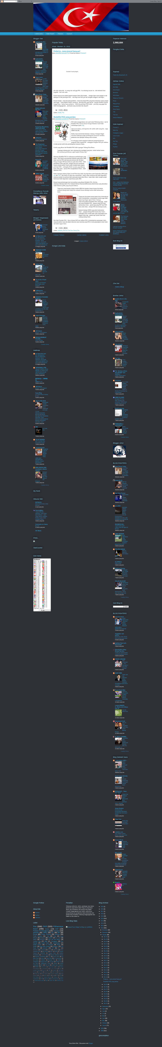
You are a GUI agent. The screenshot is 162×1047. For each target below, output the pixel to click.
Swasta (54, 970)
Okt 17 (106, 960)
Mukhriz (43, 960)
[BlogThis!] (61, 110)
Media (58, 944)
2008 (102, 1030)
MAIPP (45, 975)
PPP (57, 975)
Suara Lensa (39, 77)
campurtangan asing (39, 980)
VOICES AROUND (120, 659)
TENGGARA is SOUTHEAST (119, 424)
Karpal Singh (45, 943)
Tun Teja (117, 358)
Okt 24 (106, 951)
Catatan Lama (103, 235)
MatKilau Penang (120, 568)
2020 (102, 906)
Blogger (91, 1043)
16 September (57, 958)
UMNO (45, 932)
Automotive (43, 966)
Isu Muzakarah (44, 968)
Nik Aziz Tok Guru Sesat (70, 230)
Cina (49, 956)
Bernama (115, 92)
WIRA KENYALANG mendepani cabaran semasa (41, 469)
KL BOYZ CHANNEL (121, 736)
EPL (114, 138)
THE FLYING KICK (40, 401)
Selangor (56, 931)
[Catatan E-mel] (56, 110)
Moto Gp (115, 130)
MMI (36, 427)
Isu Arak (35, 963)
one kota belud (119, 617)
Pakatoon (60, 33)
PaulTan (115, 146)
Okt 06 (106, 991)
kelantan (60, 230)
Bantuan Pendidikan (40, 956)
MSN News (116, 95)
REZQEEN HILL (119, 524)
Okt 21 (106, 953)
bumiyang (118, 380)
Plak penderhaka (124, 169)
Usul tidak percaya (55, 978)
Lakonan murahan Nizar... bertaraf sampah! (120, 227)
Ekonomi (42, 939)
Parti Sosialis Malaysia (46, 977)
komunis (45, 948)
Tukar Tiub (118, 819)
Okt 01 (106, 1003)
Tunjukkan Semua (45, 185)
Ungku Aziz (46, 978)
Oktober (104, 934)
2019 (102, 909)
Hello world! (118, 563)
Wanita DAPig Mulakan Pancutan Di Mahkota (125, 336)
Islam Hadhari (45, 973)
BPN (51, 951)
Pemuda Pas (51, 960)
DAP (56, 929)
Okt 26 (106, 946)
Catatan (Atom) (84, 241)
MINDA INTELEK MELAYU (40, 109)
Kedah (59, 112)
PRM (61, 975)
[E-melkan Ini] (59, 110)
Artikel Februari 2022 (40, 292)
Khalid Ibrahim (37, 944)
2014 (102, 918)
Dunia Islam (56, 956)
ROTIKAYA (38, 502)
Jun (103, 1013)
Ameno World (119, 840)
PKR (45, 926)
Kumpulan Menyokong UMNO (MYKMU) (41, 127)
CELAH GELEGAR (120, 581)
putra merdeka (119, 331)
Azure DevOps (39, 340)
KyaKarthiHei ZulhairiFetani (39, 59)
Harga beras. (51, 966)
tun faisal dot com (40, 236)
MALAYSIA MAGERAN (41, 139)
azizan (61, 978)
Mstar (114, 101)
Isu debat (35, 960)
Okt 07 (106, 989)
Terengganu (54, 941)
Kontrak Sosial (36, 970)
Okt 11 (106, 974)
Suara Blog (38, 393)
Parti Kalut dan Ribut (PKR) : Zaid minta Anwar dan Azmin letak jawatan (124, 162)
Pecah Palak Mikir (120, 690)
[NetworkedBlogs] (121, 245)
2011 (102, 925)
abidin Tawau (39, 264)
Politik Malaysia (37, 936)
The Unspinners (40, 144)
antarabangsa (56, 943)
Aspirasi (37, 912)
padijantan (38, 137)
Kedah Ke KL (119, 480)
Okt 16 (106, 963)
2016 (102, 913)
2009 (102, 1028)
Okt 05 (106, 994)
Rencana (44, 970)
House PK (38, 159)
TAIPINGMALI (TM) (40, 367)
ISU (52, 932)
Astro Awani (116, 90)
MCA (59, 948)
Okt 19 (106, 955)
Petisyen (55, 977)
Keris (60, 968)
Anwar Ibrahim (119, 808)
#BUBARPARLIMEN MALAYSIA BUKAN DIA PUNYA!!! (46, 178)
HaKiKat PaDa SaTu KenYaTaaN (120, 643)
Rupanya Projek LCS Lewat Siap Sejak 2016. (125, 844)
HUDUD (50, 938)
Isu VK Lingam (53, 968)
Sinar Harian (116, 109)
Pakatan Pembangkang (41, 931)
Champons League (118, 133)
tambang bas (47, 971)
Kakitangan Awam (46, 963)
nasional (43, 949)
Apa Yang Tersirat (120, 493)
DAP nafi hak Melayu (54, 939)
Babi (56, 951)
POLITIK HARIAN (120, 549)
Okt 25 (106, 948)
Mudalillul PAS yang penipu (65, 117)
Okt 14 (106, 967)
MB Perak (45, 951)
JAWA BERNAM (119, 534)
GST (52, 948)
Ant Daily (115, 87)
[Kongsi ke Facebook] (65, 110)
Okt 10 (106, 977)
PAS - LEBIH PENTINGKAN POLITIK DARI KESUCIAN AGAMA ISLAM (121, 184)
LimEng (40, 975)
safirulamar (38, 331)
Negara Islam (52, 953)
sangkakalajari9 (39, 447)
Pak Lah (47, 965)
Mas (53, 975)
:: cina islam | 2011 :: (121, 760)
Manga (115, 144)
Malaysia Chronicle (118, 98)
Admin (35, 939)
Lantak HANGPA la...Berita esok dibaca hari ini (121, 707)
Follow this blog (120, 247)
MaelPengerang (119, 408)
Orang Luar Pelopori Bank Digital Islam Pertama (40, 284)
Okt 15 (106, 965)
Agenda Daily (116, 84)
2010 (102, 928)
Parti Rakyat (36, 977)
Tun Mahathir (49, 944)
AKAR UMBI (118, 673)
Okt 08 (106, 987)
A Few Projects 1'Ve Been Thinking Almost (124, 363)
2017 (102, 911)
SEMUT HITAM (39, 173)
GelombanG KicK (120, 721)
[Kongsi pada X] (63, 110)
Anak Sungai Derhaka (121, 776)
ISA (57, 966)
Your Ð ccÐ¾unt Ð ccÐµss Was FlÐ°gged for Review (121, 527)
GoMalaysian (39, 290)
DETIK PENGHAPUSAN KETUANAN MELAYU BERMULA (119, 232)
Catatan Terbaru (59, 235)
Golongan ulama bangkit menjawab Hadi (45, 227)
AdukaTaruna (119, 869)
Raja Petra (49, 958)
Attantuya (55, 949)
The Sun (115, 114)
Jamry (42, 958)
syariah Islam (52, 980)
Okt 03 (106, 998)
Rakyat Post (116, 103)
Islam (54, 936)
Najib (46, 941)
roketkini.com (119, 832)
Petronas (35, 949)
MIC (42, 965)
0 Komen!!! (83, 53)
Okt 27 (106, 944)
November (105, 932)
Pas (63, 112)
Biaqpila (117, 882)
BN (59, 932)
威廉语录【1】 (39, 381)
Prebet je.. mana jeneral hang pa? (67, 51)
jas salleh (118, 506)
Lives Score (116, 135)
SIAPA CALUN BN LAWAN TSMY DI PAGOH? (125, 430)
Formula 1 (115, 127)
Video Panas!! (50, 33)
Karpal (55, 963)
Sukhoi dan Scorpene (57, 965)
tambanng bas (60, 980)
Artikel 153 (54, 971)
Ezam (49, 949)
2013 (102, 920)
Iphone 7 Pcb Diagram (41, 332)
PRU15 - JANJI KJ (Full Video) (125, 552)
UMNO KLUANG (119, 397)
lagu (46, 980)
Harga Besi (37, 973)
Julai (103, 1011)
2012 (102, 923)
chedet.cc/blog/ (119, 287)
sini (83, 125)
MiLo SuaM (118, 852)
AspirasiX (69, 33)
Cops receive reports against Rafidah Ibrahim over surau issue (41, 131)
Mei (103, 1016)
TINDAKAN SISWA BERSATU (40, 250)
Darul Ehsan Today (40, 94)
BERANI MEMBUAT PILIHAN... (40, 338)
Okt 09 (106, 984)
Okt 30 (106, 939)
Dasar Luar (60, 971)
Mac (103, 1020)
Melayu (57, 934)
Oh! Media (38, 530)
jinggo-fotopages (40, 315)
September (105, 1006)
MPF (50, 975)
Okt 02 (106, 1001)
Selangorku (116, 106)
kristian (37, 966)
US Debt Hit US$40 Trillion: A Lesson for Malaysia (125, 305)
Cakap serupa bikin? (120, 375)
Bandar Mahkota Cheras (56, 954)
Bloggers (55, 946)
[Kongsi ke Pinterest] (67, 110)
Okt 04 (106, 996)
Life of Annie (118, 344)
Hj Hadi (52, 961)
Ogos (104, 1008)
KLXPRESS (118, 562)
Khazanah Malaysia (54, 973)
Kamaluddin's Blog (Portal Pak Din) (120, 650)
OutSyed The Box (40, 42)
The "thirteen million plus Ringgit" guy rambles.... (121, 372)
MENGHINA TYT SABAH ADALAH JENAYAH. (125, 497)
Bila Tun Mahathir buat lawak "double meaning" (125, 485)
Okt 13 (106, 970)
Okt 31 (106, 936)
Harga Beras (44, 961)
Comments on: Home (41, 524)
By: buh (37, 525)
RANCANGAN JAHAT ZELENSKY (125, 822)
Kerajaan (42, 938)
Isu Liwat (58, 938)
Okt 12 (106, 972)
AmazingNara (39, 510)
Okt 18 (106, 958)
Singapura (36, 961)
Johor (47, 936)
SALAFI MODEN (40, 439)
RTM (41, 978)
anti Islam (40, 971)
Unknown (37, 917)
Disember (105, 930)
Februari (104, 1023)
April (103, 1018)
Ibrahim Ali (58, 961)
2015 (102, 916)
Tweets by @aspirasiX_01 (120, 75)
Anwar (47, 929)
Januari (104, 1025)
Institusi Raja (37, 941)
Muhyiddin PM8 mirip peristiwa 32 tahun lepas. (125, 874)
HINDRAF (42, 953)
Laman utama (39, 33)
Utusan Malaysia (117, 117)
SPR (50, 970)
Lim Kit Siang (44, 954)
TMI (114, 112)
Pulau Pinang (46, 934)
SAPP (59, 960)
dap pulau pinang (45, 946)
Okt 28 (106, 941)
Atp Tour (115, 141)
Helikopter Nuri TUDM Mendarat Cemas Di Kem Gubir (125, 573)
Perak (35, 934)
